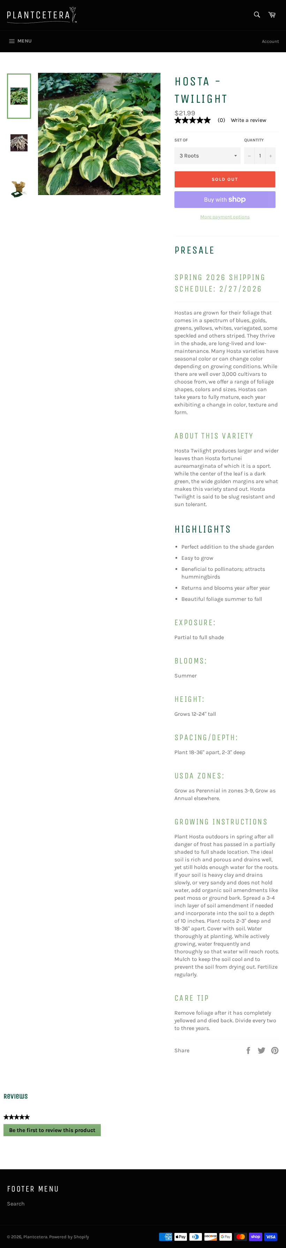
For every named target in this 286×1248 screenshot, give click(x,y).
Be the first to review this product (55, 1132)
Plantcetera (35, 1236)
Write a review (248, 120)
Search (16, 1203)
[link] (202, 120)
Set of (181, 140)
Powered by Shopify (69, 1236)
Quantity (254, 140)
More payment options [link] (225, 217)
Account (270, 41)
